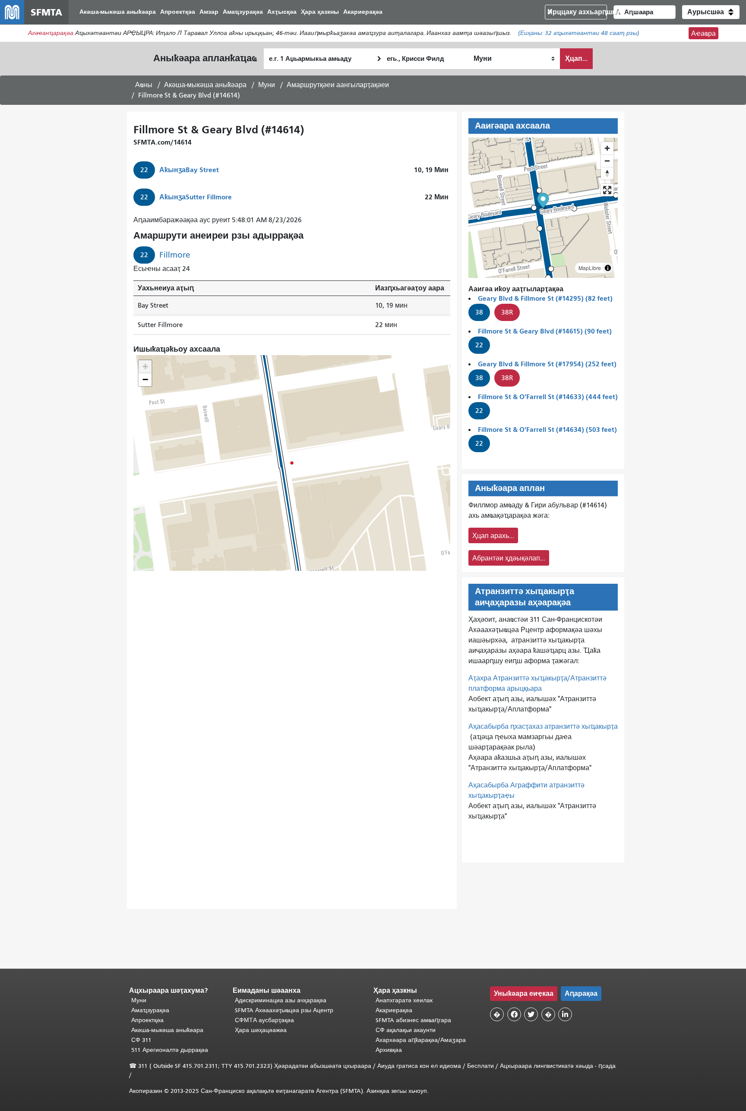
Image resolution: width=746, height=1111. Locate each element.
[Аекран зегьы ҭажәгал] (607, 190)
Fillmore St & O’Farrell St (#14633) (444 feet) (548, 397)
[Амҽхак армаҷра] (607, 160)
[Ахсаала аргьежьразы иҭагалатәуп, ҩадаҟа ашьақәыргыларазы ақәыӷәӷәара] (607, 173)
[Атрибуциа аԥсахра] (608, 268)
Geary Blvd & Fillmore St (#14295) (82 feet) (545, 298)
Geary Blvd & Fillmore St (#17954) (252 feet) (547, 364)
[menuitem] (117, 12)
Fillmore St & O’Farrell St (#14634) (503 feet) (547, 429)
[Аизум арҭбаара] (607, 148)
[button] (711, 12)
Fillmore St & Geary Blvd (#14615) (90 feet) (545, 331)
